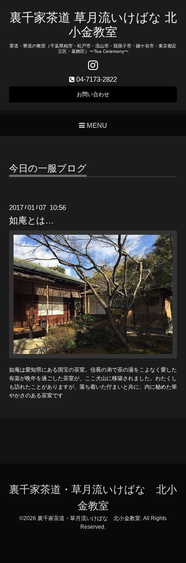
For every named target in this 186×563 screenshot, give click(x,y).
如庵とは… (31, 220)
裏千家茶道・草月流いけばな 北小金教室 (88, 518)
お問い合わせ (93, 94)
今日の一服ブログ (48, 168)
